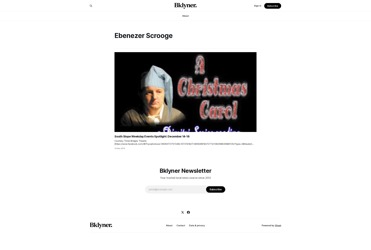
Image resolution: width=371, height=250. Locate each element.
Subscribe (272, 5)
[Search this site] (91, 5)
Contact (181, 225)
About (185, 15)
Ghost (278, 225)
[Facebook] (188, 212)
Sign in (257, 5)
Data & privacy (197, 225)
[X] (182, 212)
